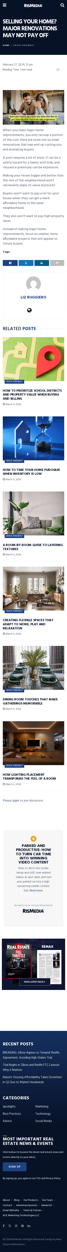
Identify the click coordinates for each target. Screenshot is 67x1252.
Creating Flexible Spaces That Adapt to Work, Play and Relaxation (28, 624)
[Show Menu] (4, 5)
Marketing (41, 1106)
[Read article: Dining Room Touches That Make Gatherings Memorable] (33, 668)
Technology (43, 1113)
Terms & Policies (32, 1210)
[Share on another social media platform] (57, 263)
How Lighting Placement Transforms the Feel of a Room (29, 777)
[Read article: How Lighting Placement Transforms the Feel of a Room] (33, 743)
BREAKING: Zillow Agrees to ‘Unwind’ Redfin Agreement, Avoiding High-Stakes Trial (31, 1055)
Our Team (47, 1200)
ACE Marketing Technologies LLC (21, 1215)
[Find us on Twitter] (9, 1226)
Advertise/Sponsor (26, 1205)
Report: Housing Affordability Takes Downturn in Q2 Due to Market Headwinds (32, 1080)
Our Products (30, 1200)
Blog (16, 1200)
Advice (7, 1121)
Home (6, 45)
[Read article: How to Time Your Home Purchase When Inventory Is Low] (33, 438)
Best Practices (12, 1113)
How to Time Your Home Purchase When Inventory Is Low (31, 472)
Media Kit (46, 1205)
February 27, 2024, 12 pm (18, 64)
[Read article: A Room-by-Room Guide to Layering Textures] (33, 513)
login (15, 800)
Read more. (36, 890)
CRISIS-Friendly (23, 45)
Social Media (43, 1121)
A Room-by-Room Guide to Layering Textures (33, 547)
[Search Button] (62, 5)
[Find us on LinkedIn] (29, 1226)
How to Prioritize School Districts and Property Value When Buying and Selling (32, 395)
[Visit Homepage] (33, 5)
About (6, 1200)
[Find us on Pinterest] (22, 1226)
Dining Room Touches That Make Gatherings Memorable (30, 701)
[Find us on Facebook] (3, 1226)
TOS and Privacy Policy (48, 1178)
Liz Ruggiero (33, 297)
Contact (7, 1205)
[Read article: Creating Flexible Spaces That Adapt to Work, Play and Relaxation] (33, 589)
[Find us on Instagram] (16, 1226)
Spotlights (9, 1106)
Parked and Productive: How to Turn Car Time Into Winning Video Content (33, 854)
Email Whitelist (11, 1210)
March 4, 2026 (13, 404)
